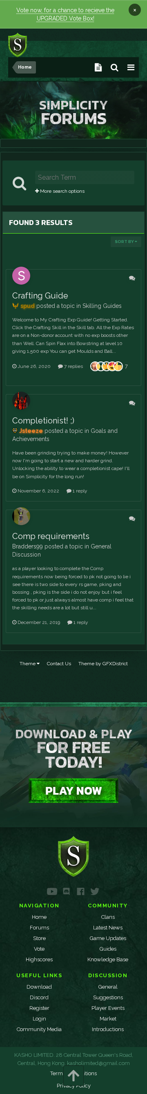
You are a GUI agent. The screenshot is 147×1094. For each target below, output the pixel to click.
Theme (28, 663)
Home (39, 917)
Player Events (108, 1008)
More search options (62, 191)
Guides (108, 949)
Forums (39, 928)
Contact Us (59, 663)
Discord (39, 997)
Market (108, 1019)
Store (39, 938)
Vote (39, 949)
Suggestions (108, 997)
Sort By (125, 241)
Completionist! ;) (43, 421)
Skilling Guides (102, 306)
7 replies (73, 366)
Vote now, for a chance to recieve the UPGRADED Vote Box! (65, 14)
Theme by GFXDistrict (103, 663)
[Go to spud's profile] (21, 276)
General (108, 987)
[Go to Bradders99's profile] (21, 516)
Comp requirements (50, 536)
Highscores (39, 959)
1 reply (79, 491)
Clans (108, 917)
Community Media (39, 1029)
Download (39, 987)
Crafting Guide (40, 296)
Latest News (107, 928)
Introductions (108, 1029)
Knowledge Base (107, 959)
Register (39, 1008)
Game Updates (108, 938)
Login (39, 1019)
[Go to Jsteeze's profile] (21, 401)
